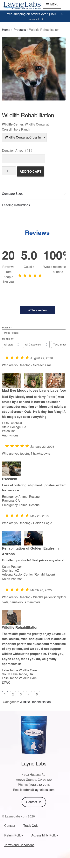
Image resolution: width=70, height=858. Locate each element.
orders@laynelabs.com (38, 789)
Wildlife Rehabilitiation (35, 702)
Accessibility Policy (44, 835)
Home (6, 29)
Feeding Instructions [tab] (16, 205)
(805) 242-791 (38, 784)
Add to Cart (30, 171)
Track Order (31, 825)
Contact (9, 825)
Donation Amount (17, 150)
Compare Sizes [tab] (12, 193)
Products (20, 29)
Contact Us (33, 802)
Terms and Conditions (19, 845)
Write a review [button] (37, 310)
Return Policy (13, 835)
